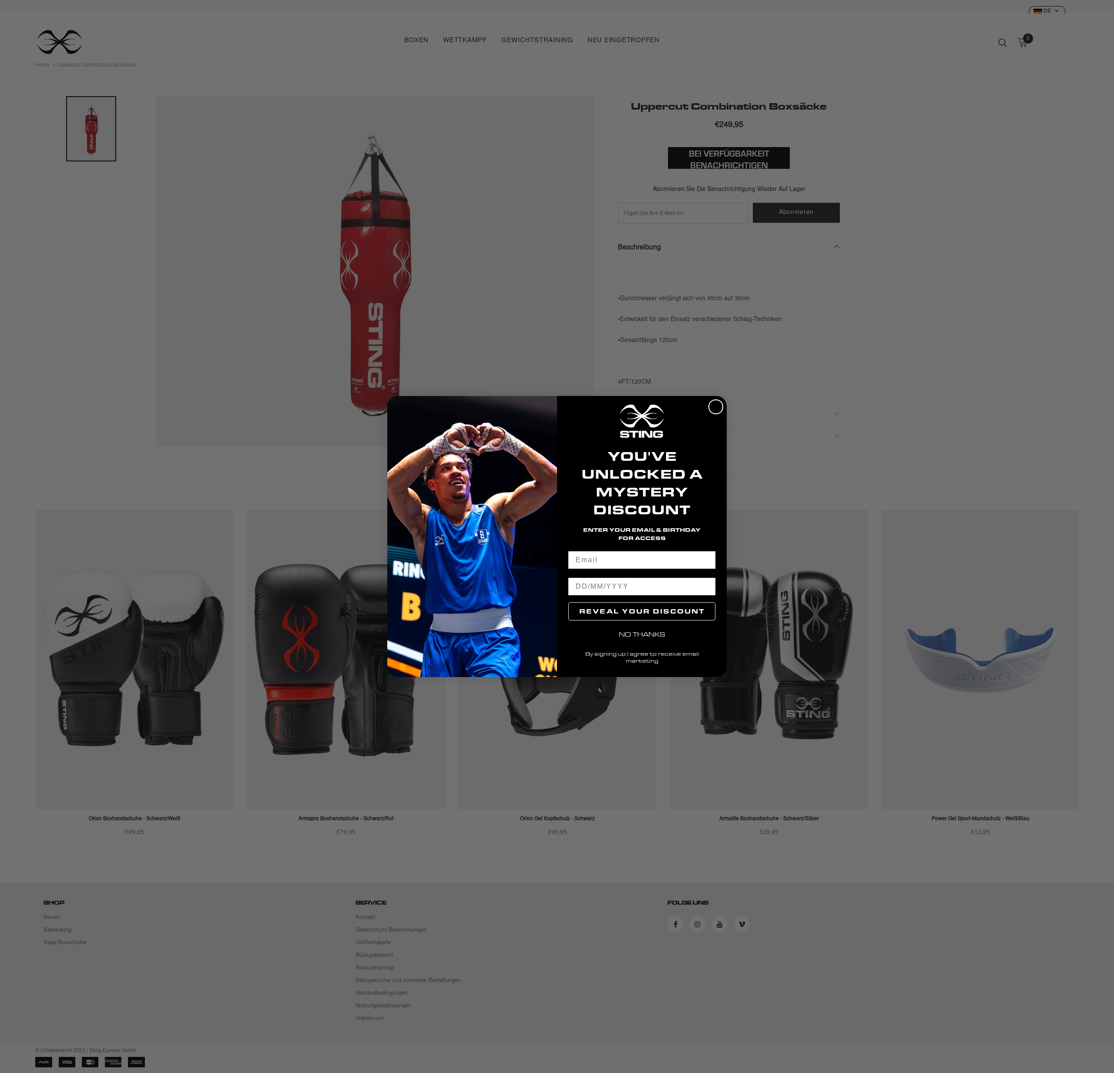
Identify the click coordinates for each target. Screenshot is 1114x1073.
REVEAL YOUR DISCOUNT (642, 611)
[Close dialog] (715, 406)
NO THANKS (642, 634)
